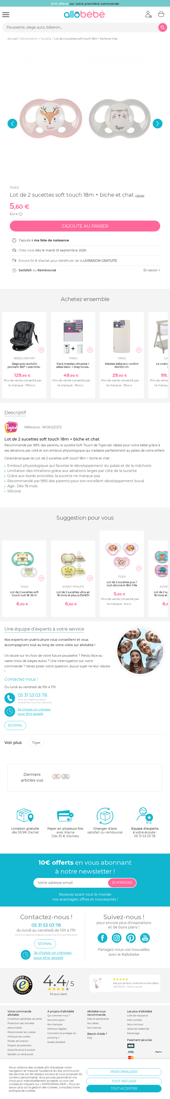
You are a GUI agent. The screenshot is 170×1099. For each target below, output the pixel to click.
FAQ (89, 1038)
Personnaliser (123, 1072)
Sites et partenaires (98, 1018)
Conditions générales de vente (25, 1018)
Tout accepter (124, 1089)
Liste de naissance (137, 1015)
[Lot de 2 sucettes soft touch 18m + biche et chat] (61, 776)
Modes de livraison (18, 1041)
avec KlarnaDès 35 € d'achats (65, 832)
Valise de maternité (138, 1028)
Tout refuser (124, 1081)
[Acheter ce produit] (41, 350)
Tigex (14, 188)
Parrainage (133, 1033)
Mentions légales (57, 1028)
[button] (12, 123)
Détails (139, 195)
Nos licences (94, 1027)
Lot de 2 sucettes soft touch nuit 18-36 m (24, 593)
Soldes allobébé (56, 1042)
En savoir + (151, 270)
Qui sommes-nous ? (58, 1015)
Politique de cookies (19, 1036)
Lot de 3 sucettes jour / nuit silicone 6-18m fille (122, 584)
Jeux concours (135, 1024)
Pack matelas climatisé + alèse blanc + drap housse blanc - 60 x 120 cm (73, 367)
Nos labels (93, 1023)
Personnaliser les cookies (22, 1032)
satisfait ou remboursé (104, 830)
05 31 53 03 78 (144, 836)
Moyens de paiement (19, 1045)
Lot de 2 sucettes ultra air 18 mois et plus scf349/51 (73, 593)
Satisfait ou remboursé (20, 1054)
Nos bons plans (56, 1020)
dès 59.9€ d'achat (25, 830)
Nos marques (54, 1024)
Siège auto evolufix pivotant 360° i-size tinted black (24, 367)
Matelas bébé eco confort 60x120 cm (122, 365)
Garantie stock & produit (21, 1050)
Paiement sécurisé (139, 1040)
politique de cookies (22, 1090)
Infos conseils (134, 1020)
